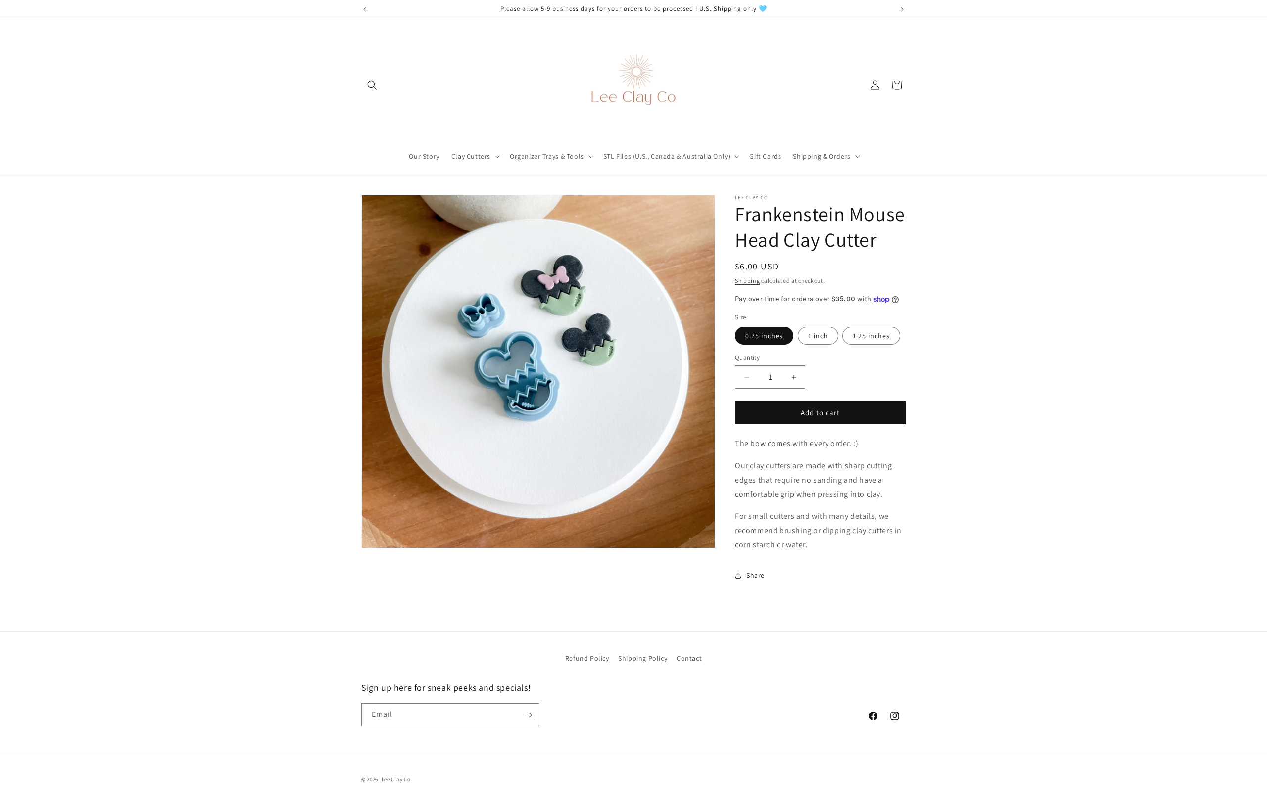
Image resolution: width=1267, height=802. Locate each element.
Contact (689, 658)
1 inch (818, 335)
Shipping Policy (642, 658)
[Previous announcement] (365, 9)
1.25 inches (871, 335)
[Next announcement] (902, 9)
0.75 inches (764, 335)
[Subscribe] (528, 715)
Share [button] (755, 575)
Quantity (747, 358)
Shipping (747, 280)
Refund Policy (587, 658)
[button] (372, 85)
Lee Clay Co (396, 779)
